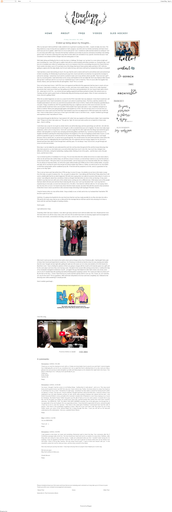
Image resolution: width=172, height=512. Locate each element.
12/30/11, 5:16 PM (50, 418)
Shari (43, 418)
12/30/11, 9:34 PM (54, 432)
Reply (43, 379)
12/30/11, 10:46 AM (54, 385)
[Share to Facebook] (85, 352)
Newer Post (41, 490)
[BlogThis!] (82, 352)
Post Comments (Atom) (51, 493)
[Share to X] (83, 352)
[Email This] (80, 352)
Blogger (89, 506)
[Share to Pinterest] (87, 352)
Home (73, 490)
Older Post (106, 490)
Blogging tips (3, 511)
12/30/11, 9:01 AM (54, 364)
